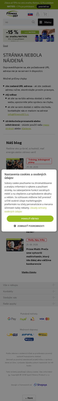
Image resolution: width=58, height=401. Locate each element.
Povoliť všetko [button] (30, 218)
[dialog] (28, 200)
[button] (29, 226)
